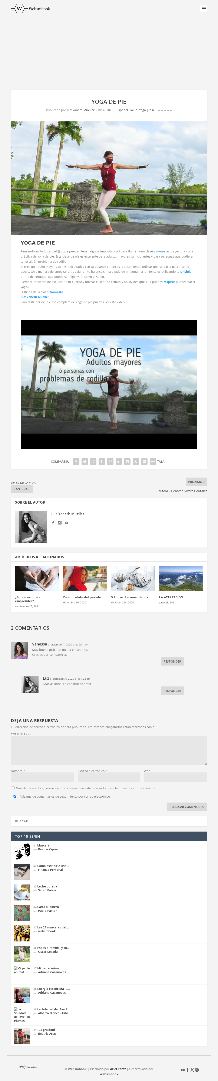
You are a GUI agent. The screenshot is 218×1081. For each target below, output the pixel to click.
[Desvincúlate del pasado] (85, 578)
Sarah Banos (47, 890)
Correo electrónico (92, 771)
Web (147, 771)
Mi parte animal (48, 968)
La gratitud (47, 1030)
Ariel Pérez (118, 1069)
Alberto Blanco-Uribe (53, 1013)
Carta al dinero (48, 907)
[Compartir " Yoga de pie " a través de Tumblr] (102, 461)
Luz (46, 678)
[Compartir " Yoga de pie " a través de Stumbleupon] (136, 461)
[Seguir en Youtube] (182, 1069)
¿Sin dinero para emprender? (27, 599)
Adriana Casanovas (52, 972)
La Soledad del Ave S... (53, 1009)
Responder (172, 661)
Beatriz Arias (47, 1033)
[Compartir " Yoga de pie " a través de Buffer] (127, 461)
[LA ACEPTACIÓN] (181, 578)
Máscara (43, 845)
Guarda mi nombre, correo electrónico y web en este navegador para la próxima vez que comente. (86, 788)
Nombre (18, 771)
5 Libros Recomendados (129, 597)
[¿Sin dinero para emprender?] (37, 578)
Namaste (56, 292)
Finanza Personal (50, 870)
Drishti (185, 272)
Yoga (142, 110)
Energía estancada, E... (53, 989)
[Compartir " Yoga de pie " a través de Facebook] (76, 461)
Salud (133, 110)
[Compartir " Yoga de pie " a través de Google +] (93, 461)
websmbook (47, 931)
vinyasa (159, 251)
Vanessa (39, 644)
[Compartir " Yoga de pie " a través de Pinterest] (110, 461)
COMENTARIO (21, 734)
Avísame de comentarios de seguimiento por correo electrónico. (65, 796)
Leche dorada (47, 886)
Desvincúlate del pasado (82, 597)
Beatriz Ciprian (49, 849)
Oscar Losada (48, 952)
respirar (169, 282)
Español (122, 110)
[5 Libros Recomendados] (133, 578)
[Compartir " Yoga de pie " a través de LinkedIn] (119, 461)
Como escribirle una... (53, 866)
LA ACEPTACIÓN (171, 597)
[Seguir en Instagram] (197, 1069)
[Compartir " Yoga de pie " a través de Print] (153, 461)
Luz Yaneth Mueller (81, 110)
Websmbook (109, 1074)
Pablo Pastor (47, 911)
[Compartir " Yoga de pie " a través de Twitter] (84, 461)
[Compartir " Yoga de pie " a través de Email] (144, 461)
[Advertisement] (109, 49)
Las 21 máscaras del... (53, 927)
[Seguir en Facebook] (187, 1069)
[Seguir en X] (192, 1069)
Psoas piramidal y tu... (53, 948)
